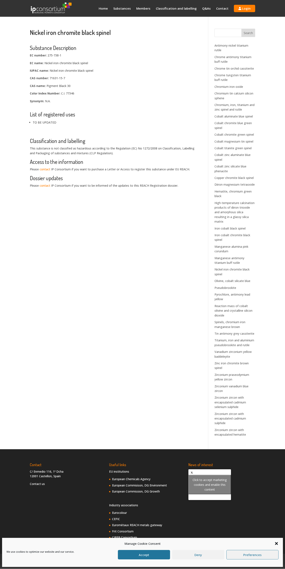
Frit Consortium (123, 531)
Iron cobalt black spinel (230, 228)
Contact (222, 8)
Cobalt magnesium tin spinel (233, 141)
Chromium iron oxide (228, 87)
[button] (276, 543)
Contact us (37, 484)
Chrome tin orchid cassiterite (234, 68)
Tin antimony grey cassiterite (234, 334)
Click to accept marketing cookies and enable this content (210, 484)
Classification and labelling (176, 8)
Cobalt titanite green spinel (233, 148)
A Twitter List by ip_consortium (209, 484)
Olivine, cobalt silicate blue (232, 281)
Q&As (206, 8)
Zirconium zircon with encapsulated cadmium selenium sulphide (230, 402)
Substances (122, 8)
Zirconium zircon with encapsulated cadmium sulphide (230, 418)
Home (103, 8)
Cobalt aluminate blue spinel (233, 116)
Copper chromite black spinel (234, 178)
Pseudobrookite (225, 288)
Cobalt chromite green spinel (234, 135)
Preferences (252, 555)
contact (45, 169)
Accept (144, 555)
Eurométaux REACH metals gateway (137, 525)
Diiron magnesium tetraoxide (234, 184)
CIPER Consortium (124, 537)
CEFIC (116, 519)
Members (143, 8)
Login (246, 8)
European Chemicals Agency (131, 479)
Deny (198, 555)
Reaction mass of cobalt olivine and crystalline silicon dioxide (233, 310)
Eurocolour (119, 513)
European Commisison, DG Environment (139, 485)
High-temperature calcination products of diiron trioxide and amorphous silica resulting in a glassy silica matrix (234, 212)
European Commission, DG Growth (136, 491)
